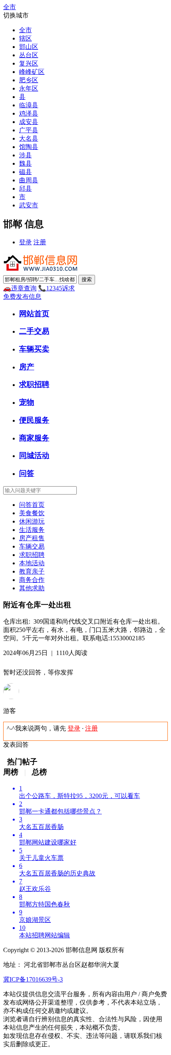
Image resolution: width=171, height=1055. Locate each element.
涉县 (25, 155)
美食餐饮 (32, 513)
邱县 (25, 188)
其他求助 (32, 588)
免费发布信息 (22, 296)
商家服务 (34, 438)
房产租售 (32, 538)
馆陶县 (28, 146)
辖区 (25, 38)
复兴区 (28, 63)
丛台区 (28, 55)
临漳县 (28, 105)
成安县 (28, 121)
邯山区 (28, 46)
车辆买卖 (34, 349)
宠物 (26, 402)
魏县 (25, 163)
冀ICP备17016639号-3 (33, 979)
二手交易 (34, 331)
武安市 (28, 205)
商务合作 (32, 579)
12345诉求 (56, 288)
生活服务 (32, 529)
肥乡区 (28, 80)
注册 (39, 242)
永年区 (28, 88)
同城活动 (34, 455)
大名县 (28, 138)
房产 (26, 367)
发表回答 (16, 744)
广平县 (28, 130)
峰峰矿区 (32, 71)
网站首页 (34, 313)
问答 (26, 473)
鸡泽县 (28, 113)
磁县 (25, 171)
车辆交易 (32, 546)
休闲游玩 (32, 521)
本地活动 (32, 563)
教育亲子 (32, 571)
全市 (25, 30)
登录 (25, 242)
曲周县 (28, 180)
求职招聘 (34, 384)
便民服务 (34, 420)
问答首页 (32, 504)
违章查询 (20, 288)
